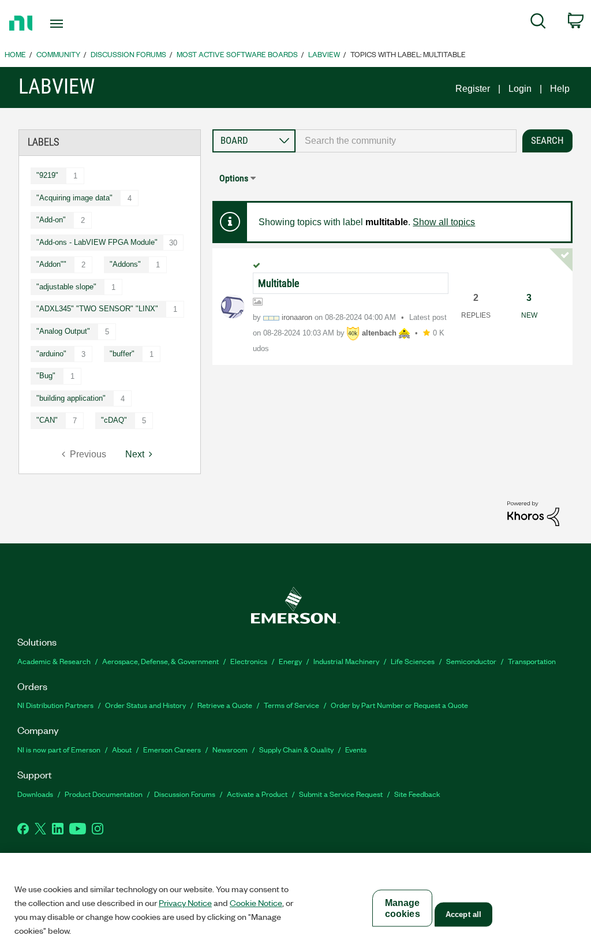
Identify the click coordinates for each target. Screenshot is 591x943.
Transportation (532, 660)
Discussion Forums (128, 54)
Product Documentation (104, 793)
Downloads (35, 793)
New (529, 315)
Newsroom (230, 749)
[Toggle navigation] (76, 23)
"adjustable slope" (66, 286)
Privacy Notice (185, 902)
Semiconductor (471, 660)
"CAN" (47, 420)
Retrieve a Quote (224, 704)
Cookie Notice (256, 902)
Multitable (278, 283)
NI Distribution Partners (55, 704)
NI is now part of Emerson (58, 749)
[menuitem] (538, 23)
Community (58, 54)
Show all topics (444, 222)
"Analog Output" (63, 331)
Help (560, 89)
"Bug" (45, 375)
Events (355, 749)
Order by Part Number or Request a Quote (399, 704)
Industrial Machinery (346, 660)
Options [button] (233, 178)
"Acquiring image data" (74, 197)
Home (15, 54)
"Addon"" (51, 264)
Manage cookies (402, 908)
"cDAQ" (114, 420)
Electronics (248, 660)
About (122, 749)
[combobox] (406, 140)
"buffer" (122, 353)
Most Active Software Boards (237, 54)
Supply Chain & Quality (296, 749)
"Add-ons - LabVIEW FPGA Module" (97, 242)
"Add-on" (51, 219)
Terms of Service (291, 704)
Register (472, 89)
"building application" (71, 398)
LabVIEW (324, 54)
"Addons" (125, 264)
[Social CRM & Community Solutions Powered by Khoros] (533, 513)
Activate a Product (257, 793)
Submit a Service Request (341, 793)
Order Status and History (145, 704)
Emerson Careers (172, 749)
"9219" (47, 175)
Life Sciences (413, 660)
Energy (290, 660)
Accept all (463, 914)
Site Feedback (417, 793)
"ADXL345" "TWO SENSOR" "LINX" (97, 308)
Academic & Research (54, 660)
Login (520, 89)
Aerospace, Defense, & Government (160, 660)
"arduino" (51, 353)
